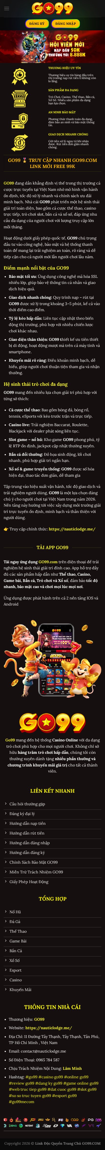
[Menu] (7, 8)
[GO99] (52, 8)
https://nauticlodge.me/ (48, 1027)
